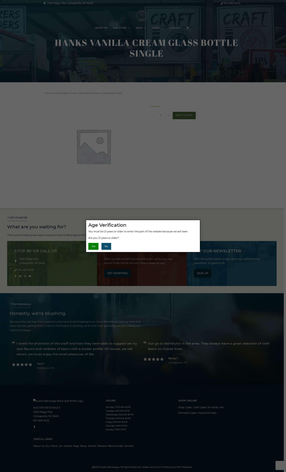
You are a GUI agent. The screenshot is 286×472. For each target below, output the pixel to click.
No (106, 246)
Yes (93, 246)
